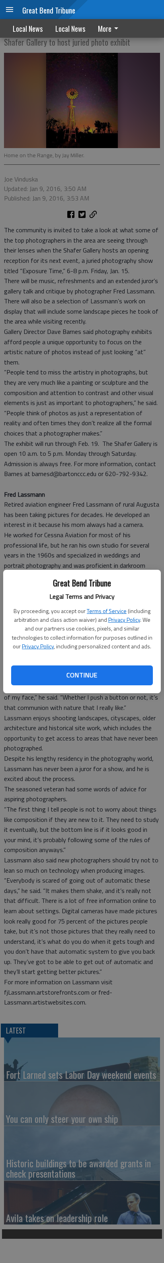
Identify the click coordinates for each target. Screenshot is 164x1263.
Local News (28, 28)
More (104, 28)
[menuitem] (110, 28)
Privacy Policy (124, 619)
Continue (81, 675)
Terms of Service (107, 611)
